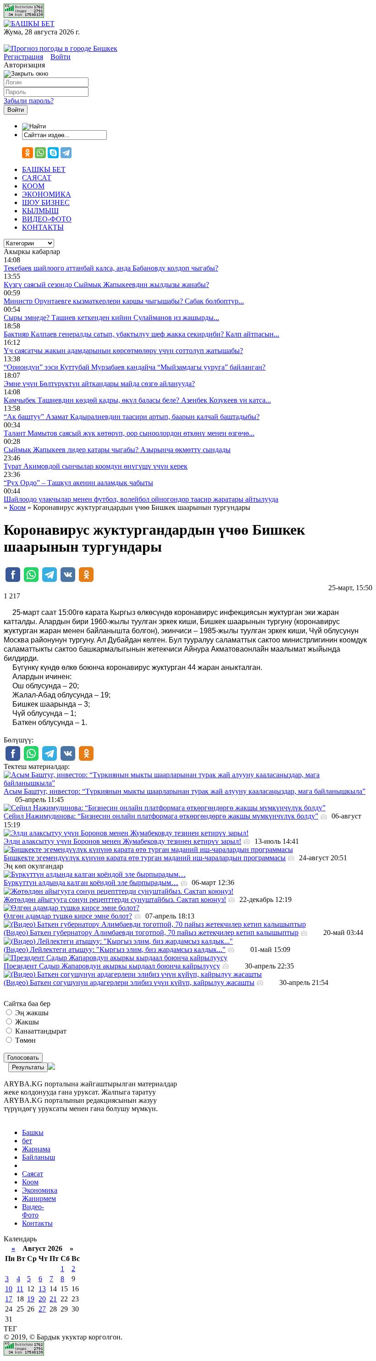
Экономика (39, 1190)
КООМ (33, 186)
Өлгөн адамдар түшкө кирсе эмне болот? (68, 916)
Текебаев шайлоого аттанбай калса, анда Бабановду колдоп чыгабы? (111, 268)
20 (42, 1299)
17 (8, 1299)
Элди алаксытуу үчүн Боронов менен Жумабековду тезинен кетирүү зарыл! (122, 841)
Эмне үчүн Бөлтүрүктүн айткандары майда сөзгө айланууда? (99, 383)
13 (42, 1289)
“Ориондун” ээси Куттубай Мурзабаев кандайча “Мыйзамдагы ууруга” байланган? (134, 367)
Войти (60, 57)
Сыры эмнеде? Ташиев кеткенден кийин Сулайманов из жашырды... (111, 317)
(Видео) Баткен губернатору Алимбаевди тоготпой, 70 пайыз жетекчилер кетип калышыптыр (151, 932)
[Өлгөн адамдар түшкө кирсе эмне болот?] (71, 908)
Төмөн (24, 1040)
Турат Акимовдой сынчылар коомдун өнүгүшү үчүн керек (96, 466)
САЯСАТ (36, 178)
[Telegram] (66, 152)
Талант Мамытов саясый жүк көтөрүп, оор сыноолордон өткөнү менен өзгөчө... (129, 433)
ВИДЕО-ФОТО (47, 219)
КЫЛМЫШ (40, 211)
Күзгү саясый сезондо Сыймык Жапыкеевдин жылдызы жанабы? (106, 284)
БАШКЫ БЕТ (44, 169)
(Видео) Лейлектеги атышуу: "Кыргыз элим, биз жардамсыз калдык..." (115, 949)
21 (53, 1299)
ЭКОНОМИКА (46, 194)
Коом (30, 1182)
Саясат (32, 1174)
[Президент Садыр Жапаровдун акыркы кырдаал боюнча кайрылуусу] (115, 958)
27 (42, 1309)
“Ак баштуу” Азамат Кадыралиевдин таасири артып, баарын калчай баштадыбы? (132, 416)
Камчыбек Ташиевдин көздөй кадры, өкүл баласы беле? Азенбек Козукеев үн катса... (137, 400)
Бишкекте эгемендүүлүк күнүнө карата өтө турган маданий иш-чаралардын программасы (145, 858)
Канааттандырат (39, 1031)
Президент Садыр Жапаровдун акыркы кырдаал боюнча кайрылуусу (112, 966)
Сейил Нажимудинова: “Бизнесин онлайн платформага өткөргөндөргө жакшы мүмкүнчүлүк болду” (161, 816)
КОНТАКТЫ (43, 227)
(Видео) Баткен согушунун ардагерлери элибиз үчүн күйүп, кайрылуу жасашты (129, 982)
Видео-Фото (33, 1211)
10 (8, 1289)
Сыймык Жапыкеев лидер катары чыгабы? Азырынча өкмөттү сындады (117, 450)
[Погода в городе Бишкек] (60, 48)
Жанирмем (39, 1198)
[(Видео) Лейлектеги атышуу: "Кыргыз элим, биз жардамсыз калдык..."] (118, 941)
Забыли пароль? (29, 101)
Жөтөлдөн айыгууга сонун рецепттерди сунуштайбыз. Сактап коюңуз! (115, 899)
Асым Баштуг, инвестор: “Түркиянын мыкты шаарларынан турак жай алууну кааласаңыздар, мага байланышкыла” (184, 791)
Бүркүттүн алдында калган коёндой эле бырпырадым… (91, 882)
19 (30, 1299)
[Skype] (53, 152)
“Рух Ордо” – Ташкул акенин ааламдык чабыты (78, 483)
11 (20, 1289)
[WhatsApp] (40, 152)
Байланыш (38, 1157)
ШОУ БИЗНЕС (46, 202)
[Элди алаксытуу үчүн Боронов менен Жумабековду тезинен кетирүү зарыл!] (126, 833)
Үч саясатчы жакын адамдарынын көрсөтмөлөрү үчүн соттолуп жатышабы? (123, 350)
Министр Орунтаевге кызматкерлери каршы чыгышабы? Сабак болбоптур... (124, 301)
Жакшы (26, 1022)
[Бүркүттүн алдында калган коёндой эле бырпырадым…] (95, 874)
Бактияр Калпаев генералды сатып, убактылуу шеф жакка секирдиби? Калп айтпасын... (141, 334)
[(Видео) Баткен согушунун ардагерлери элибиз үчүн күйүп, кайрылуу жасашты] (133, 974)
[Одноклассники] (27, 152)
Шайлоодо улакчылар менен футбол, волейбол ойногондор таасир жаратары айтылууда (141, 499)
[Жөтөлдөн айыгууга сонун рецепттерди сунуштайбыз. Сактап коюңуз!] (118, 891)
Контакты (37, 1223)
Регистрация (23, 57)
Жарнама (36, 1149)
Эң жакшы (31, 1013)
